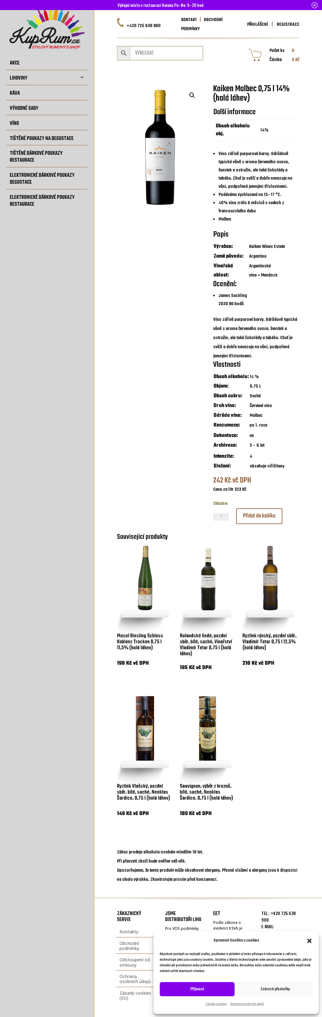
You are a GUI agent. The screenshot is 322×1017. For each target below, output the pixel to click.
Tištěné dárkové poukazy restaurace (36, 157)
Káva (15, 93)
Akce (14, 63)
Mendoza (269, 275)
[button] (309, 941)
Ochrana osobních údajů (247, 1004)
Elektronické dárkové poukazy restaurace (42, 201)
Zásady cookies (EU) (135, 995)
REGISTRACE (287, 24)
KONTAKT (189, 20)
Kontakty (128, 932)
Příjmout (197, 989)
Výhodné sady (24, 108)
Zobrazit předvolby (275, 989)
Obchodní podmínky (129, 945)
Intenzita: (224, 456)
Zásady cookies (216, 1004)
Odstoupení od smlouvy (134, 962)
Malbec (256, 415)
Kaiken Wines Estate (267, 246)
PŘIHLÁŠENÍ (257, 24)
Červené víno (261, 406)
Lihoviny (18, 78)
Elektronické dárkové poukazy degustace (42, 179)
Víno (14, 123)
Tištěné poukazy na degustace (42, 138)
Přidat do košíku (259, 516)
